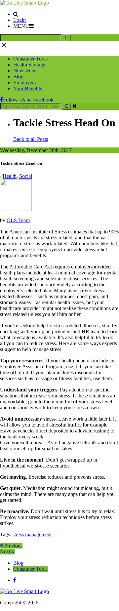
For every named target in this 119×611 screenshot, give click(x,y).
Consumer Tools (30, 58)
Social (25, 176)
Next (6, 551)
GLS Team (18, 220)
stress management (32, 534)
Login (19, 20)
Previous (12, 546)
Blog (18, 76)
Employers (24, 82)
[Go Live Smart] (24, 3)
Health (10, 176)
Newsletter (24, 70)
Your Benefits (27, 88)
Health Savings (29, 64)
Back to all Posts (30, 139)
